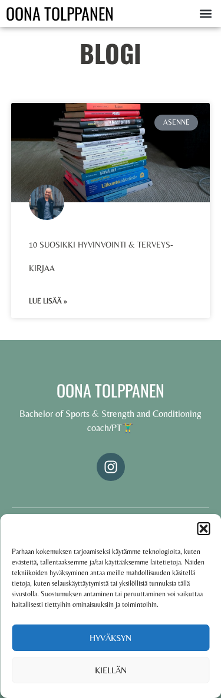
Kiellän (111, 670)
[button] (203, 529)
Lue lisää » (48, 301)
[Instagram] (111, 467)
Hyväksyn (110, 638)
